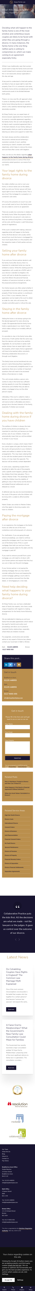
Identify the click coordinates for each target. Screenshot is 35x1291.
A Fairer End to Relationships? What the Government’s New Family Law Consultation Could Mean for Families (16, 1032)
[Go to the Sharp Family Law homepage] (17, 2)
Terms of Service (22, 767)
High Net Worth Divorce (12, 815)
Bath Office (5, 1189)
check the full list (14, 1265)
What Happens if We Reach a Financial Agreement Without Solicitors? (17, 788)
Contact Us (5, 1158)
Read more (11, 1009)
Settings (20, 1280)
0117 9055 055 (8, 650)
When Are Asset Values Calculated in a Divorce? (17, 794)
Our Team (5, 1149)
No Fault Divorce (10, 843)
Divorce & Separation (11, 863)
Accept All (8, 1280)
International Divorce (11, 823)
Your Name (9, 724)
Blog (3, 1154)
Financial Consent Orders (13, 839)
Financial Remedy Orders (13, 859)
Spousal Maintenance (11, 847)
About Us (5, 1156)
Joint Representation (11, 835)
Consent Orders (10, 827)
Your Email (8, 732)
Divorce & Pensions (11, 851)
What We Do (6, 1152)
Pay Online (5, 1161)
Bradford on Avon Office (9, 1167)
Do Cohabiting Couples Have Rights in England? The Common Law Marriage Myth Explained (16, 977)
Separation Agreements (12, 871)
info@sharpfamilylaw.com (13, 698)
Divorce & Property (11, 855)
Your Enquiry (9, 740)
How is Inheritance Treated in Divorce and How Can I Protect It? (16, 782)
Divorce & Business (11, 831)
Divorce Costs (9, 819)
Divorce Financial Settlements (14, 867)
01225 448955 (12, 647)
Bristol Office (6, 1209)
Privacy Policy (12, 767)
